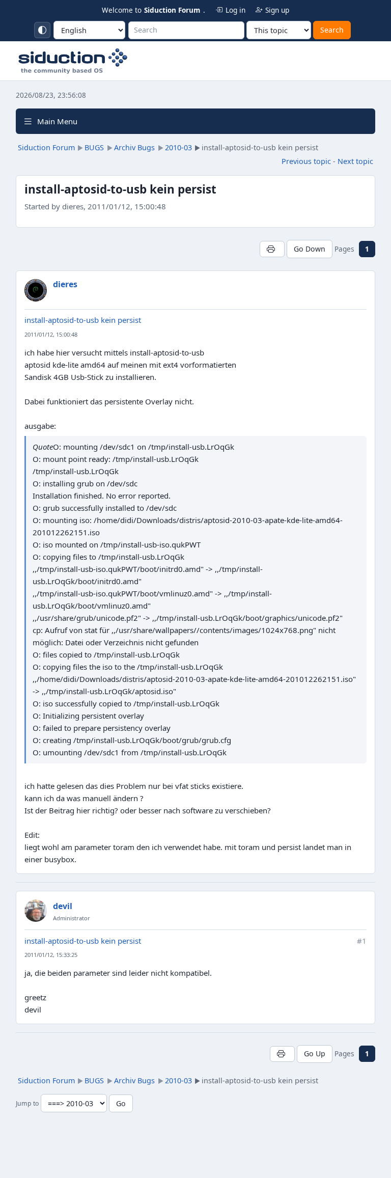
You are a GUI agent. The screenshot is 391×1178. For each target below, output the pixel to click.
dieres (65, 284)
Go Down (309, 249)
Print (272, 249)
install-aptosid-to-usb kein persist (82, 320)
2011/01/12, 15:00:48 (50, 334)
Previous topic (306, 161)
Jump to (27, 1104)
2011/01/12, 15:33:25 (50, 954)
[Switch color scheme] (42, 30)
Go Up (314, 1053)
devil (62, 906)
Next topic (355, 161)
